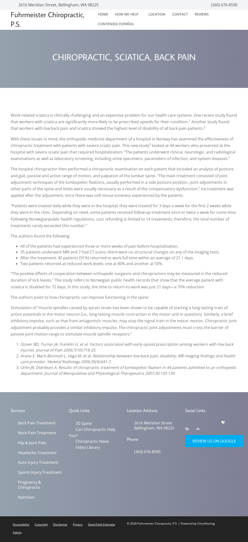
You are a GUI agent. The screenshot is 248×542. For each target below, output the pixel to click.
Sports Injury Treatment (40, 472)
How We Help (126, 14)
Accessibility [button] (21, 524)
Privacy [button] (78, 524)
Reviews (202, 14)
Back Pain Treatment (37, 423)
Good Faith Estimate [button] (101, 524)
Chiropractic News (91, 440)
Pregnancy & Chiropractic (29, 485)
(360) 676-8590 (223, 5)
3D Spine (83, 423)
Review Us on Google (214, 441)
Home (103, 14)
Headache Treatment (37, 452)
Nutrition (26, 497)
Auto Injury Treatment (38, 462)
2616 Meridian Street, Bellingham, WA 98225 (58, 5)
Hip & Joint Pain (32, 442)
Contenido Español (116, 24)
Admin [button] (17, 532)
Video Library (87, 446)
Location (156, 14)
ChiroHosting (206, 523)
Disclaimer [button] (60, 524)
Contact (180, 14)
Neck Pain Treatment (37, 432)
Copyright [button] (41, 524)
